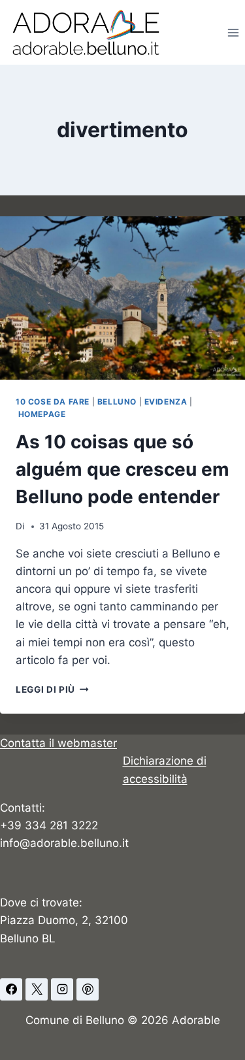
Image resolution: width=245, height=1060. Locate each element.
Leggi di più (52, 689)
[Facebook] (11, 989)
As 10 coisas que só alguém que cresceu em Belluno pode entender (122, 469)
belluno (117, 401)
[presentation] (122, 298)
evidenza (166, 401)
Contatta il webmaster (58, 743)
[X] (36, 989)
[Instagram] (62, 989)
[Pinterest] (87, 989)
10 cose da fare (53, 401)
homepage (42, 414)
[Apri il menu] (233, 32)
